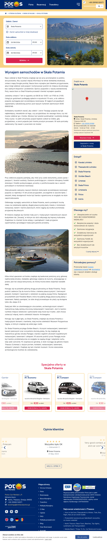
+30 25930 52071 (96, 2)
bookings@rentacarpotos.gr (19, 505)
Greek (12, 519)
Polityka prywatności (47, 520)
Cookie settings (97, 537)
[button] (87, 99)
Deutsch (17, 519)
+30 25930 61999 (87, 123)
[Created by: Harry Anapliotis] (10, 527)
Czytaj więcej (91, 252)
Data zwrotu (11, 48)
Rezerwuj (41, 4)
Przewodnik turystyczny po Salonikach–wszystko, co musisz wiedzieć (81, 519)
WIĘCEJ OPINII (53, 466)
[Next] (102, 392)
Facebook (6, 511)
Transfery (54, 4)
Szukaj (23, 60)
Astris (80, 199)
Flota (31, 4)
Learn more (48, 539)
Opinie (42, 513)
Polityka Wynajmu (46, 506)
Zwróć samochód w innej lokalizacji (24, 32)
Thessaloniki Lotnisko (87, 167)
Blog (41, 523)
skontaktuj (96, 269)
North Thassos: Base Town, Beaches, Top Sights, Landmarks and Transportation (81, 525)
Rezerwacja (44, 495)
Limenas (81, 181)
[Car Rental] (5, 13)
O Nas (42, 509)
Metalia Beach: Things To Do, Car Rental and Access (83, 529)
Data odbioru (11, 37)
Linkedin (16, 511)
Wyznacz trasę (86, 138)
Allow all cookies (82, 537)
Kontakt (43, 531)
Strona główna (15, 13)
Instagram (11, 511)
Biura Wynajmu (29, 13)
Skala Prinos (83, 185)
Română (22, 519)
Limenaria (82, 190)
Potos (80, 194)
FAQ (41, 516)
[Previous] (5, 392)
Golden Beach (84, 176)
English (6, 519)
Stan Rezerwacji (46, 527)
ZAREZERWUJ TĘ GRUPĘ (37, 408)
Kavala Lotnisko (85, 162)
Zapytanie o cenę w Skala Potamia (87, 144)
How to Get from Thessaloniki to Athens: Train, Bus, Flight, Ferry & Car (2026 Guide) (82, 514)
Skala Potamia (42, 13)
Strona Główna (45, 488)
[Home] (13, 4)
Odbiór (12, 21)
